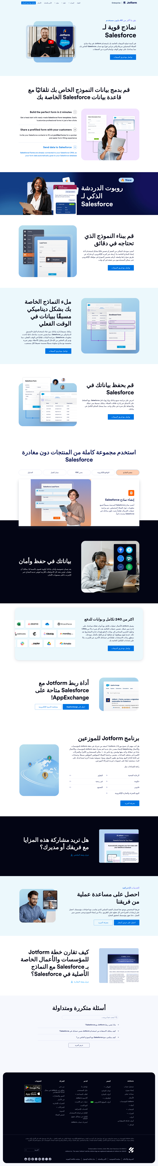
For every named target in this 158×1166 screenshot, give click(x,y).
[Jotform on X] (46, 1159)
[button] (48, 116)
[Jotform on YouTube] (29, 1159)
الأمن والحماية (102, 1159)
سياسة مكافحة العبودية (73, 1159)
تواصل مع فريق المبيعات (28, 3)
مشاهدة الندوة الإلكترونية (48, 707)
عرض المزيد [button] (79, 1045)
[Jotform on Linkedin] (43, 1159)
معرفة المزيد (130, 803)
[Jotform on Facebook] (50, 1159)
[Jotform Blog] (36, 1159)
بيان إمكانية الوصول (89, 1159)
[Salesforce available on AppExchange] (32, 1100)
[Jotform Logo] (130, 2)
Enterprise (116, 3)
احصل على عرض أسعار (127, 922)
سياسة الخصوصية (114, 1159)
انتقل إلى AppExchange (75, 707)
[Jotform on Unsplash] (25, 1159)
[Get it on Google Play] (32, 1087)
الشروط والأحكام (128, 1159)
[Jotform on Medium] (39, 1159)
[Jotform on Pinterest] (32, 1159)
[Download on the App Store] (32, 1093)
